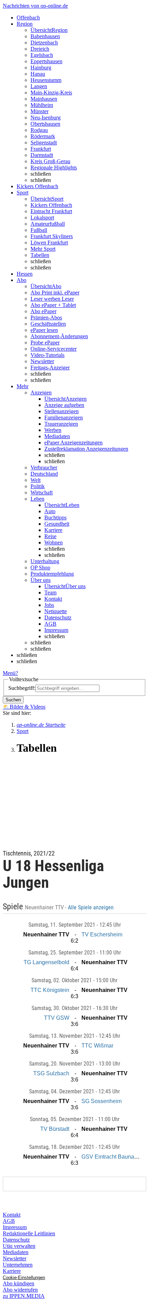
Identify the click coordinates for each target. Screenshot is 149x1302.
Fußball (38, 230)
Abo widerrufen (20, 1290)
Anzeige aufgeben (64, 405)
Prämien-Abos (46, 317)
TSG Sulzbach (51, 1073)
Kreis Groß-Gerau (50, 161)
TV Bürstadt (54, 1129)
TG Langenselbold (46, 962)
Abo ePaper (43, 311)
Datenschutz (57, 617)
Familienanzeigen (63, 417)
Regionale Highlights (53, 167)
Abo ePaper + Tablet (53, 305)
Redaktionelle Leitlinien (29, 1233)
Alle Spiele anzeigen (91, 907)
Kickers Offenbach (51, 205)
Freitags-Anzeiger (50, 367)
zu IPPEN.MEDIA (24, 1296)
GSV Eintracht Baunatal (110, 1157)
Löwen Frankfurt (49, 242)
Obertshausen (45, 124)
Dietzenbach (44, 42)
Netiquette (55, 611)
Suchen (13, 699)
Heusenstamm (45, 80)
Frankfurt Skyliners (51, 236)
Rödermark (42, 136)
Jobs (49, 605)
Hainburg (40, 67)
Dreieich (39, 49)
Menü (9, 673)
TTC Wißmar (97, 1046)
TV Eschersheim (101, 934)
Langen (38, 86)
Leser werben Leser (52, 299)
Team (50, 592)
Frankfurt (40, 149)
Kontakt (53, 599)
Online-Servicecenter (53, 349)
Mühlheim (41, 105)
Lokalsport (42, 217)
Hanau (37, 74)
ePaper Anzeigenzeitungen (73, 442)
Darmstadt (41, 155)
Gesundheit (56, 524)
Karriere (53, 530)
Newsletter (42, 361)
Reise (50, 536)
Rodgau (39, 130)
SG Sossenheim (101, 1101)
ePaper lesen (44, 330)
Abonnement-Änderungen (59, 336)
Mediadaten (57, 436)
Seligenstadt (43, 142)
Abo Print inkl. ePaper (54, 292)
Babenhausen (45, 36)
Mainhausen (43, 99)
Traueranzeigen (61, 424)
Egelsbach (41, 55)
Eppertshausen (46, 61)
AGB (50, 624)
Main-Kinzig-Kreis (51, 92)
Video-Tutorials (47, 355)
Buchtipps (55, 517)
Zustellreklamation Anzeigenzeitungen (86, 449)
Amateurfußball (47, 224)
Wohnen (53, 542)
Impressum (56, 630)
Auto (49, 511)
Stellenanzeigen (61, 411)
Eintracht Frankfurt (51, 211)
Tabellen (39, 255)
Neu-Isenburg (45, 117)
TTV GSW (56, 1018)
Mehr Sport (42, 249)
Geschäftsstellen (48, 324)
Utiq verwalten (19, 1246)
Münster (39, 111)
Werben (52, 430)
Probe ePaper (45, 342)
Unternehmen (18, 1265)
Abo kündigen (18, 1283)
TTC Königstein (49, 990)
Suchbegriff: (21, 688)
